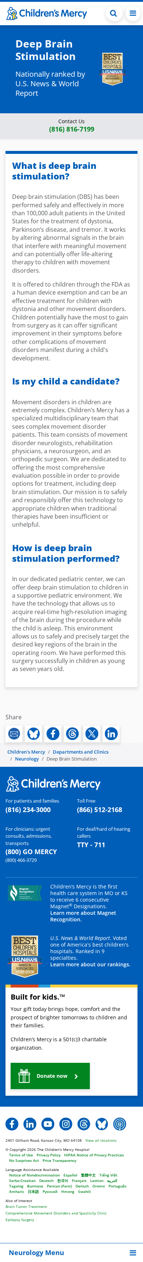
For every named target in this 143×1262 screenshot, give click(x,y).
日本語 (33, 1191)
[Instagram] (65, 1123)
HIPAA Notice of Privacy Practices (94, 1154)
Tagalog (16, 1186)
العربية (112, 1180)
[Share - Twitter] (91, 733)
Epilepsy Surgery (20, 1219)
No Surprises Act (24, 1160)
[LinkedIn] (29, 1123)
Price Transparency (59, 1160)
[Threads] (83, 1123)
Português (117, 1186)
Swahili (84, 1191)
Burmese (35, 1186)
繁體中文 (88, 1175)
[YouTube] (47, 1123)
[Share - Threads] (72, 733)
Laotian (96, 1180)
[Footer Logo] (53, 783)
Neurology (27, 758)
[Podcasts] (119, 1123)
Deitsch (82, 1186)
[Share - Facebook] (52, 733)
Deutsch (46, 1180)
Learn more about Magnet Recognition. (83, 916)
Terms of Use (21, 1154)
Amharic (16, 1191)
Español (70, 1175)
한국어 (62, 1180)
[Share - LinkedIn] (111, 733)
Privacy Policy (48, 1154)
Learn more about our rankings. (90, 964)
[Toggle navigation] (133, 13)
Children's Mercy (26, 752)
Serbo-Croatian (22, 1180)
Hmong (67, 1191)
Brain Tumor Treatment (26, 1206)
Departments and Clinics (81, 752)
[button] (114, 13)
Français (79, 1180)
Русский (50, 1191)
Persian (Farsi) (59, 1186)
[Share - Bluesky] (33, 733)
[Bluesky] (101, 1123)
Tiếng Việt (108, 1175)
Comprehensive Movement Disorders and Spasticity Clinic (56, 1213)
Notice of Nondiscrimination (34, 1175)
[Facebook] (12, 1123)
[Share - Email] (14, 733)
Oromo (98, 1186)
